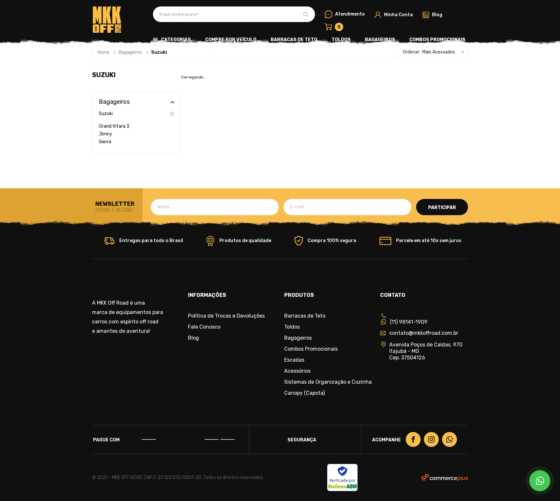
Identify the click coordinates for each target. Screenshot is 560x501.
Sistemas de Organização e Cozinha (328, 382)
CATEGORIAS (176, 39)
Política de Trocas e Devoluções (226, 316)
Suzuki (106, 113)
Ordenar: (411, 52)
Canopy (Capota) (304, 393)
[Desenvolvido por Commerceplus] (444, 477)
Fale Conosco (204, 327)
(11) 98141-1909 (408, 322)
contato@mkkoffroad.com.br (423, 333)
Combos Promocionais (437, 39)
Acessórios (297, 371)
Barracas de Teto (294, 39)
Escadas (294, 360)
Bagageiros (380, 39)
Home (103, 52)
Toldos (341, 39)
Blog (193, 338)
